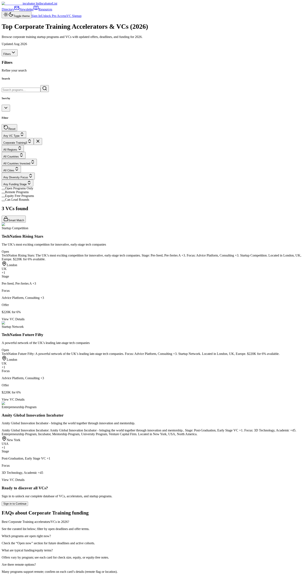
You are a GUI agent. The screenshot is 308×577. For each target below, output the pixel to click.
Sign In (36, 16)
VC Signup (74, 16)
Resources (45, 9)
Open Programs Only (19, 188)
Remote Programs (17, 192)
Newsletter (26, 9)
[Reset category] (38, 141)
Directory (8, 9)
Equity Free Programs (19, 196)
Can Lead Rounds (17, 199)
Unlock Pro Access (53, 16)
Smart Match (16, 220)
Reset (12, 128)
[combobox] (6, 108)
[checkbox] (3, 189)
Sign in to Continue (14, 503)
